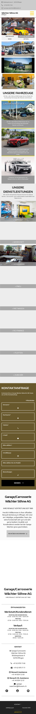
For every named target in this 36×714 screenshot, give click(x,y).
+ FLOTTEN (18, 353)
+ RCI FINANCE (18, 331)
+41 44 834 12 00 (18, 674)
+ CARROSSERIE (18, 264)
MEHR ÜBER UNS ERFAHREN (16, 533)
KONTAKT (17, 704)
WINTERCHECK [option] (10, 36)
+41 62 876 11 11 (19, 668)
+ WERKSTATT (18, 242)
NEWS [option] (10, 39)
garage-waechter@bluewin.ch (18, 685)
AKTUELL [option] (26, 39)
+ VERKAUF (18, 220)
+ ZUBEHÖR (18, 375)
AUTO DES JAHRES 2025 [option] (26, 36)
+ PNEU (18, 286)
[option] (18, 28)
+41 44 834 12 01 (18, 680)
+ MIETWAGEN (18, 309)
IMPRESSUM (10, 708)
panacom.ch (18, 712)
